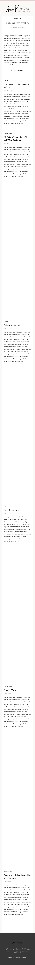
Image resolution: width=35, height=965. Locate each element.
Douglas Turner (11, 690)
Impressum (17, 952)
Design (6, 81)
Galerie (17, 948)
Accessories (8, 871)
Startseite (8, 948)
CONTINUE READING (17, 70)
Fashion (17, 19)
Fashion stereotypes (12, 325)
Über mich (27, 949)
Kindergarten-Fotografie (13, 949)
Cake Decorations (11, 510)
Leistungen (26, 948)
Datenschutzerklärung (21, 951)
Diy (5, 506)
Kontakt (8, 951)
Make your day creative (17, 23)
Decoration (8, 133)
